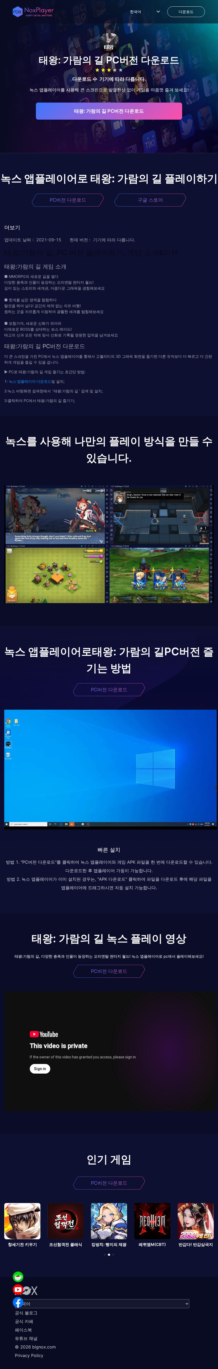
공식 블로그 (26, 1312)
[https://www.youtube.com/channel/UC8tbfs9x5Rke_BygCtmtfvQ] (18, 1289)
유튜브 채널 (26, 1338)
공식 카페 (24, 1321)
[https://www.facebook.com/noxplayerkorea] (18, 1302)
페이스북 (23, 1330)
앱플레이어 (26, 381)
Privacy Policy (29, 1355)
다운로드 (43, 381)
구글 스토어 (150, 200)
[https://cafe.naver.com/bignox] (18, 1276)
